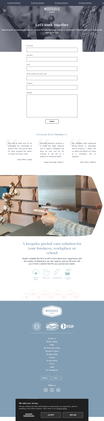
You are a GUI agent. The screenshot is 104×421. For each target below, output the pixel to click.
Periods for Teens (52, 351)
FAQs (52, 345)
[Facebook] (52, 390)
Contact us (52, 338)
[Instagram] (46, 390)
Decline (73, 415)
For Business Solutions (14, 3)
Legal (52, 367)
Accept (51, 415)
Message (29, 93)
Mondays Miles (52, 354)
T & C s (52, 364)
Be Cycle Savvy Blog (52, 348)
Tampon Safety (52, 341)
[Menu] (5, 10)
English (44, 378)
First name (30, 46)
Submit (52, 121)
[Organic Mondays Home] (52, 10)
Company (29, 83)
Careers (52, 357)
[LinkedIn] (58, 390)
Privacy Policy (52, 360)
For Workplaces (52, 370)
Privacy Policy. (62, 408)
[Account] (94, 10)
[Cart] (99, 10)
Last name (29, 55)
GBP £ (56, 378)
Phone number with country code (36, 74)
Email (28, 64)
